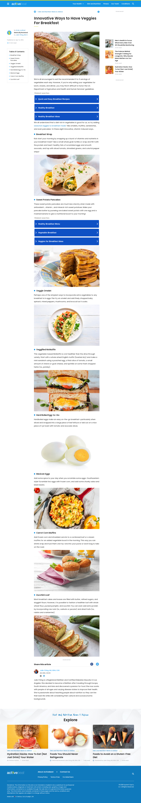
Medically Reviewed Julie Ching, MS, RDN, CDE (66, 760)
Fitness (106, 4)
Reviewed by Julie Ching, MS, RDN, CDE (107, 760)
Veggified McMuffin (17, 67)
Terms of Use (55, 777)
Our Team (115, 4)
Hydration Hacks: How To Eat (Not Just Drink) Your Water (124, 69)
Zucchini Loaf (14, 79)
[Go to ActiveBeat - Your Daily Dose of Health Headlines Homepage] (17, 4)
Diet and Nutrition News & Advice (50, 12)
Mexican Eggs (14, 73)
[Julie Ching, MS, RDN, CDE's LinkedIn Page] (44, 676)
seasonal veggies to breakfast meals (50, 126)
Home (35, 12)
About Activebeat (46, 772)
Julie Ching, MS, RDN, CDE (24, 35)
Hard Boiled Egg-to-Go (18, 70)
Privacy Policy (42, 777)
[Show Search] (133, 4)
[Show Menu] (8, 4)
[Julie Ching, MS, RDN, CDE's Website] (41, 676)
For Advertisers (68, 777)
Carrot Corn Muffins (17, 76)
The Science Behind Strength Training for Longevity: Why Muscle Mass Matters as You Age (124, 56)
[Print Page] (98, 12)
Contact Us (65, 772)
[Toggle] (83, 4)
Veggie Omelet (15, 63)
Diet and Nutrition (94, 4)
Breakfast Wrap (15, 55)
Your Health (77, 4)
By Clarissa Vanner (13, 760)
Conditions (126, 4)
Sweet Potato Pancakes (14, 59)
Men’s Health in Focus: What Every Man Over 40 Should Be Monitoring (124, 42)
